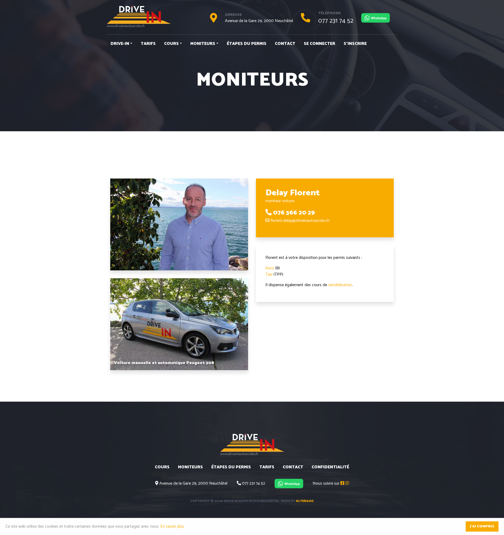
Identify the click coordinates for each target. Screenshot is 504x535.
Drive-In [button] (120, 43)
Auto (269, 268)
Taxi (268, 274)
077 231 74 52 (335, 21)
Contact (285, 43)
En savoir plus (172, 526)
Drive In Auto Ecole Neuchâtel (138, 16)
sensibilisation (340, 285)
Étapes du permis (246, 43)
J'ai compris (482, 526)
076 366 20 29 (294, 213)
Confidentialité (330, 467)
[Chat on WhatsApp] (375, 18)
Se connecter (319, 43)
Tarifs (148, 43)
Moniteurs (190, 467)
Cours (162, 467)
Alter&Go (305, 501)
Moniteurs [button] (202, 43)
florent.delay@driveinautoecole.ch (300, 220)
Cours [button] (171, 43)
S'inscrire (355, 43)
